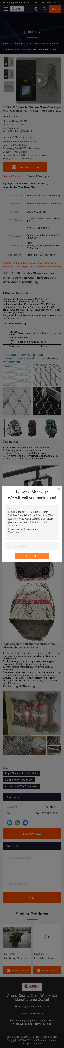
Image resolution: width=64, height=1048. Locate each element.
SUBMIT (32, 556)
